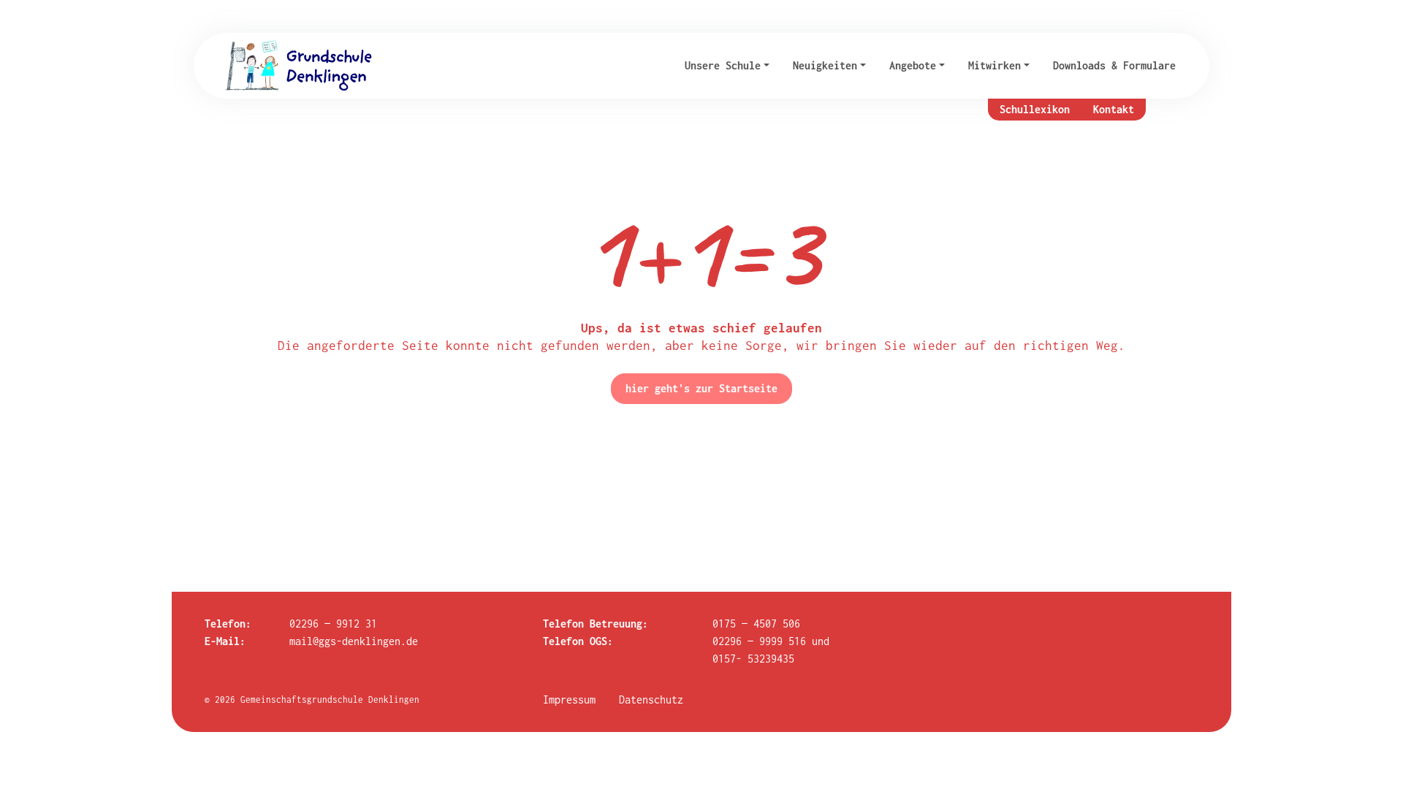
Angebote (912, 65)
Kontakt (1113, 109)
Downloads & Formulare (1114, 65)
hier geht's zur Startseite (701, 388)
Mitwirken (994, 65)
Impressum (569, 699)
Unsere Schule (723, 65)
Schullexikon (1035, 109)
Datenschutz (651, 699)
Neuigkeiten (825, 65)
